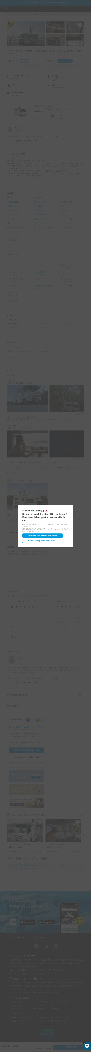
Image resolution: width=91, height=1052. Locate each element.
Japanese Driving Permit (42, 541)
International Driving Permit (43, 535)
